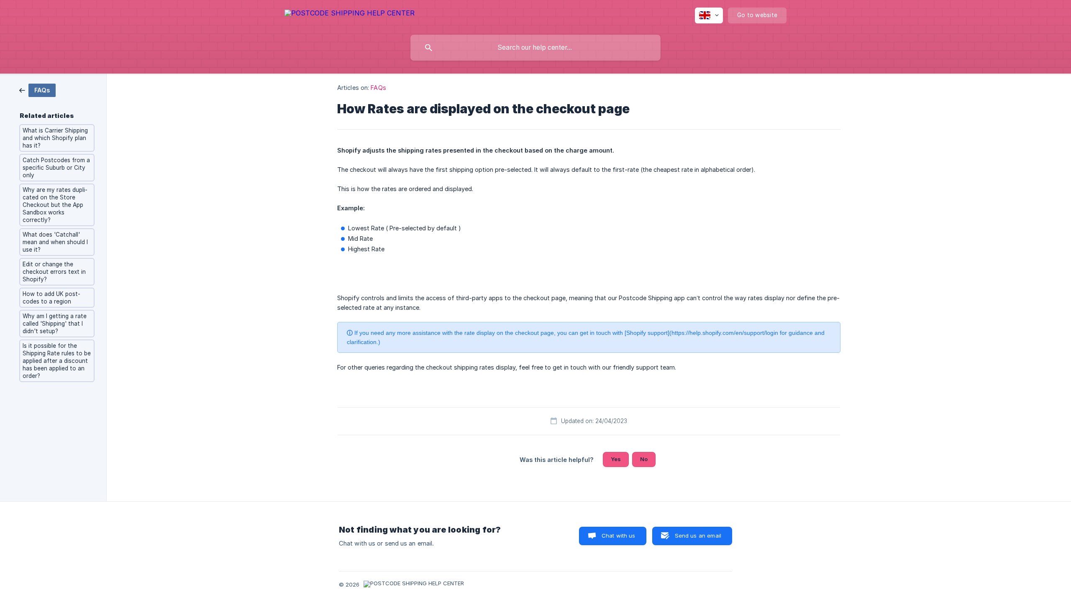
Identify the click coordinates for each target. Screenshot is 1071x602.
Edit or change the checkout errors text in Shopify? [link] (54, 272)
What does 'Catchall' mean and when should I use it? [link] (55, 242)
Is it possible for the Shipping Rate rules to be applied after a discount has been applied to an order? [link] (57, 360)
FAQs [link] (378, 87)
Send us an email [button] (698, 535)
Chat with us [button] (618, 535)
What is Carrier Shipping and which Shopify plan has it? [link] (55, 138)
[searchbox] (535, 48)
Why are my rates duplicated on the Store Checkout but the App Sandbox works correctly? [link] (55, 204)
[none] (349, 14)
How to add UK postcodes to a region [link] (51, 298)
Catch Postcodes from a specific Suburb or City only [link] (56, 168)
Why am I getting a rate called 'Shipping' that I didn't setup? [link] (55, 323)
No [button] (644, 459)
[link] (37, 90)
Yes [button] (616, 459)
